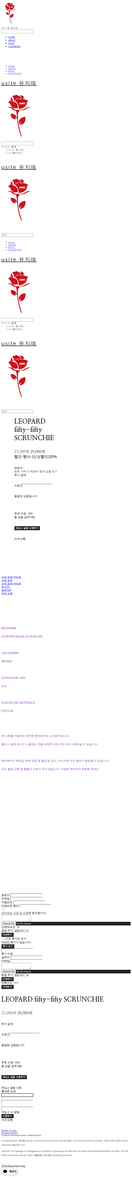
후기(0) (5, 586)
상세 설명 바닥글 (11, 583)
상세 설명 (7, 580)
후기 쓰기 (8, 946)
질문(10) (6, 590)
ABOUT (11, 40)
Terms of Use (9, 1130)
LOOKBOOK (14, 46)
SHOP (11, 43)
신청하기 (7, 1116)
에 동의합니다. (24, 912)
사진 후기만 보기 (16, 938)
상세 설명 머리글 (11, 577)
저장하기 (7, 934)
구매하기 (7, 986)
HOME (11, 37)
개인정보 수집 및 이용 (15, 912)
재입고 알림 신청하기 (27, 528)
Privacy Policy (9, 1133)
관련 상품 (7, 593)
